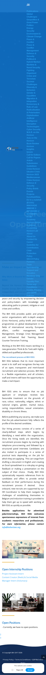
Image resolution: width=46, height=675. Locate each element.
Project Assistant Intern (13, 573)
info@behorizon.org (11, 527)
